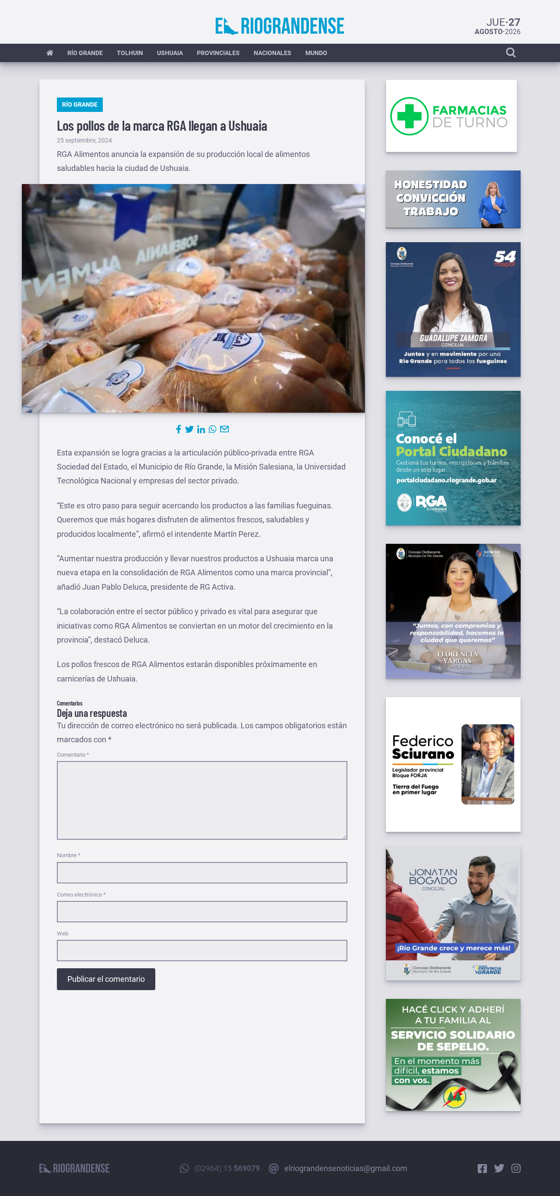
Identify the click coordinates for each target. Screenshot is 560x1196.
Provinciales (218, 52)
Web (62, 933)
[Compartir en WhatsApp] (212, 429)
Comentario (73, 754)
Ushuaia (170, 52)
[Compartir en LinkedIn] (201, 429)
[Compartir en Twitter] (189, 429)
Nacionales (272, 52)
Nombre (68, 855)
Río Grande (85, 52)
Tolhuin (130, 52)
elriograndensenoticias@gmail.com (345, 1168)
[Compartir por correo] (224, 429)
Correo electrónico (81, 894)
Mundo (316, 52)
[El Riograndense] (280, 26)
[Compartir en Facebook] (178, 429)
